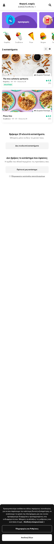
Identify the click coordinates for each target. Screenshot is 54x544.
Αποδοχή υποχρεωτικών (33, 522)
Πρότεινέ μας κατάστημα (27, 170)
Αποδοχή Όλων (27, 538)
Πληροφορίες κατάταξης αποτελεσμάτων (28, 176)
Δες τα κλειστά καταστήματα (27, 146)
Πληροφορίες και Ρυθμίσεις (27, 529)
